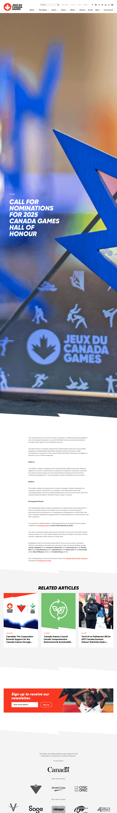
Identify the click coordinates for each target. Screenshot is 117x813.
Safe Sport (65, 4)
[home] (13, 7)
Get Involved (108, 10)
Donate (73, 4)
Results (90, 10)
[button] (86, 5)
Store (79, 4)
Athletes (82, 10)
